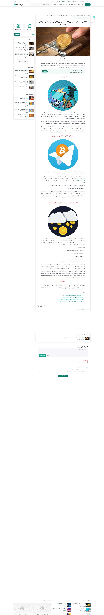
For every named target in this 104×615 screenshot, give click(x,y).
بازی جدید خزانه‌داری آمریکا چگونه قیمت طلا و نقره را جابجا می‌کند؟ (21, 48)
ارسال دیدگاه (42, 355)
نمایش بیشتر (63, 375)
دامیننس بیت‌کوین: (83, 1)
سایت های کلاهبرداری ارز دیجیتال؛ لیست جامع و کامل (72, 297)
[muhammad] (87, 368)
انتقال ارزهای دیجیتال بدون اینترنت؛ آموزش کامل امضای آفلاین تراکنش (74, 338)
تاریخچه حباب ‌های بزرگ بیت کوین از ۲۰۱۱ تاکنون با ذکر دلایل (21, 110)
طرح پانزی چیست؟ (63, 174)
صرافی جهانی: (74, 1)
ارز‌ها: (90, 1)
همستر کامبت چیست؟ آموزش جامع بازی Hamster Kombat (21, 97)
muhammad (83, 368)
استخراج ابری (80, 239)
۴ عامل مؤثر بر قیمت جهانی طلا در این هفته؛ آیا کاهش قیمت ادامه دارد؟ (21, 43)
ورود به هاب (17, 34)
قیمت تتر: (58, 1)
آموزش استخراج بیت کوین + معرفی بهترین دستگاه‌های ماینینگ (70, 299)
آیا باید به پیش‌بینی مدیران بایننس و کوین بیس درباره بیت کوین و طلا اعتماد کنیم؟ (21, 54)
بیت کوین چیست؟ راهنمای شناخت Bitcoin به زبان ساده (21, 76)
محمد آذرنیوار (63, 58)
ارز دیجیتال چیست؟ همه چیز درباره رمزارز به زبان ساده (21, 71)
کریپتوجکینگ (58, 132)
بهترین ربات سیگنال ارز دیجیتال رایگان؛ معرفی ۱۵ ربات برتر (71, 301)
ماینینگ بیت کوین (81, 180)
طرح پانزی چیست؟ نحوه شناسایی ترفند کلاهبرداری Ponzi (21, 82)
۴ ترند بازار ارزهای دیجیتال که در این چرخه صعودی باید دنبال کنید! (21, 60)
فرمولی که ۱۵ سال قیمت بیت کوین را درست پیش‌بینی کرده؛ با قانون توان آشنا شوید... (21, 104)
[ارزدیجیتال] (19, 4)
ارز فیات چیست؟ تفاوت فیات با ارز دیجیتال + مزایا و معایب (21, 115)
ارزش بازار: (68, 1)
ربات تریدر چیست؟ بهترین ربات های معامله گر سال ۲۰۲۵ (71, 295)
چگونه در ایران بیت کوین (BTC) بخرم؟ (21, 87)
